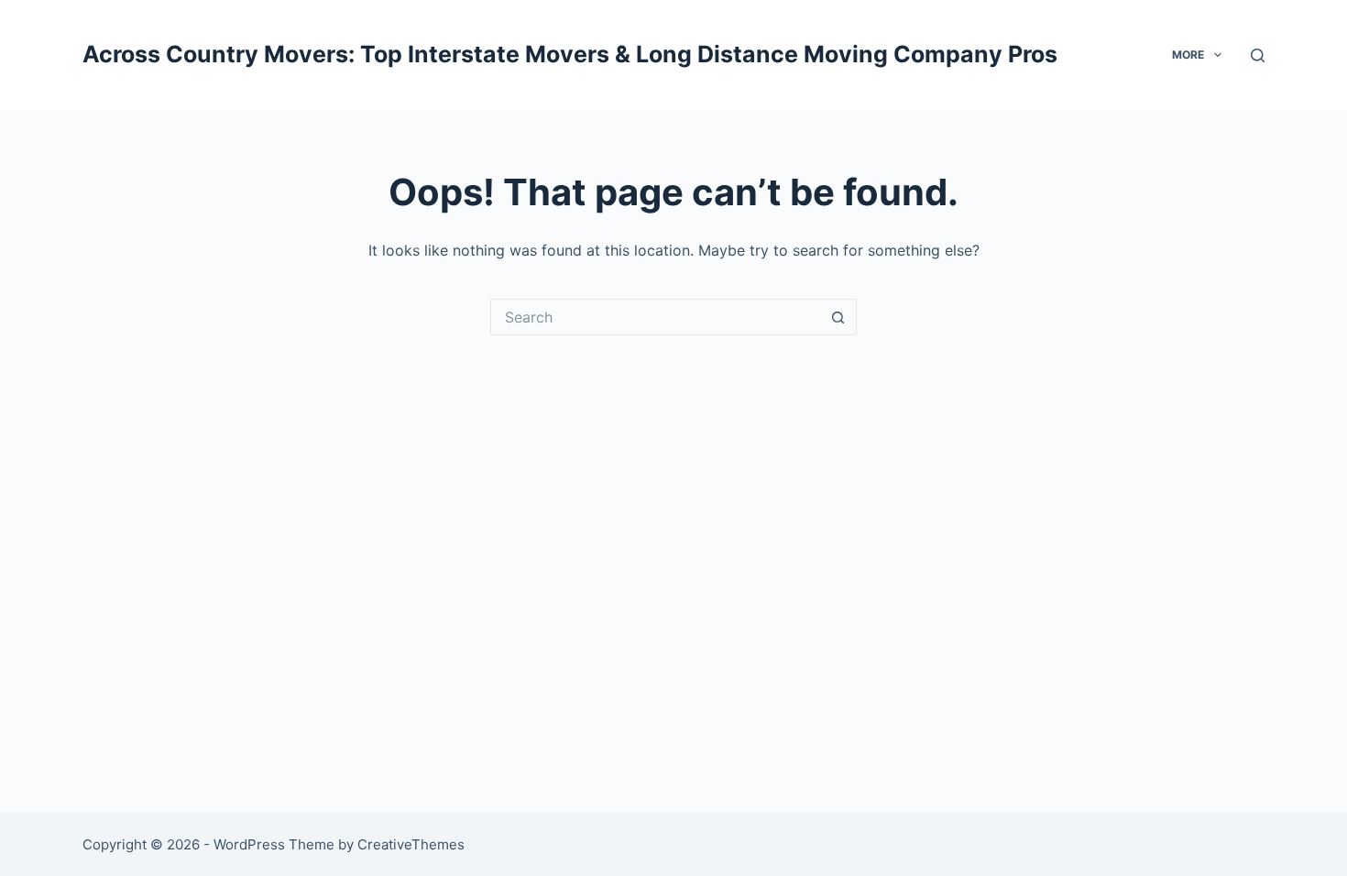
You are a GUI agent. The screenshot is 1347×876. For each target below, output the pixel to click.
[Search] (1258, 55)
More (1188, 54)
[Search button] (838, 317)
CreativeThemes (411, 844)
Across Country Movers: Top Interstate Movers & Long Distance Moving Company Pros (569, 54)
